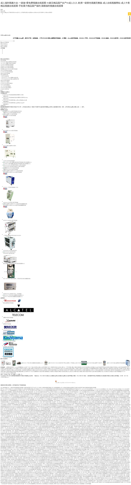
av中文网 (122, 456)
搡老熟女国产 (27, 419)
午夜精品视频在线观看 (46, 426)
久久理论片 (72, 447)
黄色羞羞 (8, 433)
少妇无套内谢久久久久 (114, 439)
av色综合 (47, 424)
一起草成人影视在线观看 (113, 436)
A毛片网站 (68, 390)
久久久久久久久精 (56, 462)
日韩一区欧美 (115, 404)
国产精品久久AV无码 (26, 456)
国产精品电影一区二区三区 (63, 446)
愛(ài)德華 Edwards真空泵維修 (10, 130)
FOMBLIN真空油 (5, 89)
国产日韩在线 (24, 407)
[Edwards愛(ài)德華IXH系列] (10, 144)
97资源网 (6, 457)
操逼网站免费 (9, 436)
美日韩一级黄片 (80, 437)
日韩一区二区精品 (88, 420)
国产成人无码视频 (45, 443)
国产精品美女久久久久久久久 (22, 467)
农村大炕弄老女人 (87, 427)
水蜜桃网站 (90, 480)
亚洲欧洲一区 (54, 442)
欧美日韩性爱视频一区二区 (77, 472)
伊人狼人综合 (112, 440)
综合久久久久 (6, 442)
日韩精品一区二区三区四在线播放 (64, 400)
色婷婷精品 (115, 463)
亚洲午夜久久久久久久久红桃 (118, 433)
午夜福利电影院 (114, 466)
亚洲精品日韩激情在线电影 (86, 430)
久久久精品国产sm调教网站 (63, 453)
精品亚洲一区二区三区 (34, 391)
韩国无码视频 (92, 404)
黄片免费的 (61, 479)
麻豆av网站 (27, 439)
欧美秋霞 (8, 430)
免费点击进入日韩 (8, 393)
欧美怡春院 (119, 422)
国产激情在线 (96, 453)
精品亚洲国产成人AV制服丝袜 (68, 420)
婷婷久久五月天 (86, 396)
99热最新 (11, 394)
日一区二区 (101, 406)
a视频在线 (31, 437)
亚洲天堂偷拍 (122, 449)
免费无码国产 (73, 456)
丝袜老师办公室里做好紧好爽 (42, 466)
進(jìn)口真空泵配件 (5, 80)
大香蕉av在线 (50, 470)
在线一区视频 (93, 466)
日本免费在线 (28, 424)
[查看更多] (3, 105)
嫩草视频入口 (100, 434)
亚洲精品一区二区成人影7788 (108, 389)
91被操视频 (7, 453)
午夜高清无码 (32, 413)
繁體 (2, 9)
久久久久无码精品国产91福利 (25, 446)
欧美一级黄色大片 (96, 463)
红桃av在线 (80, 452)
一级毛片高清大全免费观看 (52, 463)
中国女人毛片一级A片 (115, 434)
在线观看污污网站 (35, 417)
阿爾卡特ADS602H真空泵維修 (10, 169)
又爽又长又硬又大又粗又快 (93, 479)
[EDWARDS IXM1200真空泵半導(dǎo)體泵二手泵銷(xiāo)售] (65, 363)
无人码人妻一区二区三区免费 (18, 414)
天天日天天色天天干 (16, 465)
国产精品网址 (38, 469)
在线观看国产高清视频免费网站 (58, 406)
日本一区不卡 (121, 466)
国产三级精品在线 (103, 412)
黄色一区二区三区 (53, 419)
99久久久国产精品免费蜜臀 (102, 455)
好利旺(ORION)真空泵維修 (7, 67)
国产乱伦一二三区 (45, 453)
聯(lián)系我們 (49, 12)
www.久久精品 (117, 437)
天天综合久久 (17, 410)
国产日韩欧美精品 (120, 440)
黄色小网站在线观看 (67, 450)
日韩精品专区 (79, 475)
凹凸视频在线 (114, 457)
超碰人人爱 (33, 439)
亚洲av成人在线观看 (79, 483)
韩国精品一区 (44, 480)
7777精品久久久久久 (124, 417)
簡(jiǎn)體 (3, 11)
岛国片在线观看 (108, 396)
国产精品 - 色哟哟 (73, 426)
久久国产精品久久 (63, 483)
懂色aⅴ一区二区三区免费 (39, 446)
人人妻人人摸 (19, 472)
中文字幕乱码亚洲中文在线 (94, 433)
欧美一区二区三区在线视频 (11, 396)
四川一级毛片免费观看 (17, 447)
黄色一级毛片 (90, 446)
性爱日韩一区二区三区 (39, 434)
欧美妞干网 (76, 413)
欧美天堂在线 (86, 423)
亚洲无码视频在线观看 (29, 440)
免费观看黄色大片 (70, 455)
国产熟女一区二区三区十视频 (9, 460)
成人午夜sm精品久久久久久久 (105, 456)
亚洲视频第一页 (51, 400)
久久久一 (5, 403)
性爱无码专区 (125, 430)
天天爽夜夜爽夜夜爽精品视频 (100, 403)
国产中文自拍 (22, 443)
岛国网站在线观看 (88, 403)
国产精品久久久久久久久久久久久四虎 (39, 403)
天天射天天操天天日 (36, 457)
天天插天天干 (86, 466)
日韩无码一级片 (41, 463)
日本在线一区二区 (24, 483)
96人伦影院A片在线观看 (121, 423)
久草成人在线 (61, 404)
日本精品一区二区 (100, 404)
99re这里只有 (116, 417)
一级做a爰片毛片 (82, 479)
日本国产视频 (95, 472)
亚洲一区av (78, 447)
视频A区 (33, 389)
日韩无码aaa (37, 480)
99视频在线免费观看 (78, 466)
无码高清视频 (83, 416)
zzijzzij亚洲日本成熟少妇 (120, 419)
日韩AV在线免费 (109, 394)
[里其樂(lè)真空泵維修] (10, 345)
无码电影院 (31, 407)
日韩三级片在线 (13, 457)
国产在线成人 (7, 414)
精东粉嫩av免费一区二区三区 (89, 449)
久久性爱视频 (113, 455)
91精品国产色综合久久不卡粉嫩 (82, 397)
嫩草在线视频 (70, 439)
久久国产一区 (125, 429)
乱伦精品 (91, 460)
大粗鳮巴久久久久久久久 (104, 443)
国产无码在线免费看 (51, 457)
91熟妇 (29, 430)
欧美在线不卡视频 (13, 473)
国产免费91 (99, 409)
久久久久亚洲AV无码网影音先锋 (28, 450)
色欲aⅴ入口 (117, 416)
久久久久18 (120, 443)
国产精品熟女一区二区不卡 (110, 406)
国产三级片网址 (94, 406)
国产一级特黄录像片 (30, 466)
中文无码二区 (99, 470)
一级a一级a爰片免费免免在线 (17, 466)
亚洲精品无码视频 (21, 460)
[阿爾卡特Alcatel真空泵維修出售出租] (12, 111)
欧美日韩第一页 (49, 402)
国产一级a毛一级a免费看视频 (103, 450)
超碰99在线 (43, 391)
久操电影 (44, 472)
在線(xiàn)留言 (4, 45)
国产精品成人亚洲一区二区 (59, 432)
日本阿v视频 (67, 396)
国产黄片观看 (49, 416)
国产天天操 (8, 476)
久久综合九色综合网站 (51, 476)
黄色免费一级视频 (14, 475)
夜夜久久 (58, 457)
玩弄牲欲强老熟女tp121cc (31, 476)
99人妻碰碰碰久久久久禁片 (74, 409)
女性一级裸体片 (82, 424)
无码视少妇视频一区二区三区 (26, 452)
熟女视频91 (45, 420)
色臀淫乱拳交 (48, 456)
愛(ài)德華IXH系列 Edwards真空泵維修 (12, 172)
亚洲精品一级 (48, 434)
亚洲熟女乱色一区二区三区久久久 (19, 399)
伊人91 (2, 478)
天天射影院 (38, 422)
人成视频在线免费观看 (51, 447)
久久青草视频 (87, 483)
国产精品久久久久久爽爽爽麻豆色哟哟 (56, 472)
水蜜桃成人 (80, 456)
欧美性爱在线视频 (37, 420)
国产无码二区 (88, 463)
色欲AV (25, 416)
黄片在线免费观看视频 (73, 429)
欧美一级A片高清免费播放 (55, 475)
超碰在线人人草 (18, 432)
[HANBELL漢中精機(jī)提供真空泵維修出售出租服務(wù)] (17, 162)
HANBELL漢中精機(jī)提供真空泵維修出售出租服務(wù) (16, 163)
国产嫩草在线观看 (6, 450)
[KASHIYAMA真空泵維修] (13, 340)
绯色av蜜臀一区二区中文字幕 (98, 476)
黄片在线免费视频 (123, 480)
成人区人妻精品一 (74, 446)
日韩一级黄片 (74, 457)
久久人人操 (92, 423)
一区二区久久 (114, 476)
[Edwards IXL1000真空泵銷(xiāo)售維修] (104, 365)
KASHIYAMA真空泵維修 (7, 71)
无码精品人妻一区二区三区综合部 (108, 453)
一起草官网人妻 (15, 478)
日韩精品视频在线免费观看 (17, 433)
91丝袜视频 (59, 403)
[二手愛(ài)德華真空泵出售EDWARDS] (10, 234)
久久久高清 (12, 397)
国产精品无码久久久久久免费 (115, 407)
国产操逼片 (99, 482)
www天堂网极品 (23, 402)
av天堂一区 (76, 407)
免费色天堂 (3, 459)
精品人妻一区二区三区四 (31, 442)
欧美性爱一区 (97, 460)
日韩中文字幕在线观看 (54, 407)
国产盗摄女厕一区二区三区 (93, 413)
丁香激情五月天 (17, 456)
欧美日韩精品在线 (27, 472)
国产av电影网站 (54, 479)
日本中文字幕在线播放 (15, 469)
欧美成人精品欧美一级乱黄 (91, 417)
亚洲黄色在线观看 (77, 478)
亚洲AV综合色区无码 (103, 442)
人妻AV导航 (37, 452)
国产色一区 (62, 413)
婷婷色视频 (102, 426)
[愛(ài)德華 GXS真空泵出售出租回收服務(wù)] (10, 262)
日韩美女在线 (95, 414)
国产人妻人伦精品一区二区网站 (111, 469)
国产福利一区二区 (32, 397)
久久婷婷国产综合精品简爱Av (80, 400)
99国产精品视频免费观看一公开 (90, 394)
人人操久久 (59, 450)
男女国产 (14, 482)
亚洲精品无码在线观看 (108, 416)
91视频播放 (104, 473)
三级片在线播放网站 (82, 414)
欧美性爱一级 (29, 479)
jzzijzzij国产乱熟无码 (37, 472)
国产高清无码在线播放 (13, 429)
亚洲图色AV (91, 475)
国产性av (85, 475)
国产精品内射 (25, 465)
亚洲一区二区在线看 (57, 467)
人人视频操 (75, 422)
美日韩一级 (57, 394)
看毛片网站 (79, 450)
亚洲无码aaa (107, 434)
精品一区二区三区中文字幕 (45, 467)
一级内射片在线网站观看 (119, 402)
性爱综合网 (61, 442)
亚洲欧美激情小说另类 (79, 410)
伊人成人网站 (95, 436)
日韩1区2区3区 (79, 420)
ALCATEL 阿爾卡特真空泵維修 (8, 63)
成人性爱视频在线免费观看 (66, 407)
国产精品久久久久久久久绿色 (16, 463)
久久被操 (125, 426)
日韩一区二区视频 (40, 413)
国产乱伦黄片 (109, 452)
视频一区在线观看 (109, 467)
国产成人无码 (126, 443)
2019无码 (87, 402)
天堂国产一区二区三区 (91, 443)
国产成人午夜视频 (24, 413)
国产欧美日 (21, 439)
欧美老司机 (25, 391)
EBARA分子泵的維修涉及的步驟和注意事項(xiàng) (15, 97)
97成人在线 (115, 472)
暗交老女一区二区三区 (95, 397)
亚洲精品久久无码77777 (73, 393)
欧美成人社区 (99, 439)
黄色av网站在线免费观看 (34, 410)
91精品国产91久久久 (114, 449)
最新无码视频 (36, 436)
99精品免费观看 (21, 482)
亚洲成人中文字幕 (28, 427)
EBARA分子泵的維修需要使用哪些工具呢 (13, 94)
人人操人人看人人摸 (89, 473)
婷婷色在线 (114, 400)
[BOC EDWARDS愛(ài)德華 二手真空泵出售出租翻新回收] (10, 277)
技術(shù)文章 (37, 12)
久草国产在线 (51, 469)
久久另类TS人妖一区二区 (80, 439)
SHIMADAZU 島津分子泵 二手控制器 (12, 293)
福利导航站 (81, 417)
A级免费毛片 (19, 462)
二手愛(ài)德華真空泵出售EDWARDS (12, 235)
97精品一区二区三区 (97, 427)
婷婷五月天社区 (93, 422)
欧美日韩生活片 (63, 422)
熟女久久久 (74, 414)
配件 (2, 90)
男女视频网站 (32, 483)
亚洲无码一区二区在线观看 (27, 469)
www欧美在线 (94, 452)
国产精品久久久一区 (60, 410)
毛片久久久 (87, 410)
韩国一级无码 (52, 414)
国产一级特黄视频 (101, 432)
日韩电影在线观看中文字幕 (80, 442)
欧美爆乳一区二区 (15, 470)
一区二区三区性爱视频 (83, 470)
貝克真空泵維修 (7, 330)
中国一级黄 (15, 446)
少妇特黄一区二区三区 (120, 412)
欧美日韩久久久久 (68, 442)
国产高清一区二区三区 (66, 391)
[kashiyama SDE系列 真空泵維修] (10, 201)
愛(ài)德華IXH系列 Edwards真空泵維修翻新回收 (14, 205)
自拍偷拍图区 (53, 424)
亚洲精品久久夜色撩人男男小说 (50, 483)
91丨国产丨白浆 (58, 423)
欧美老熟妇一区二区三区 (76, 394)
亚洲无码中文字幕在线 (69, 424)
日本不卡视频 (68, 476)
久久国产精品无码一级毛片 (68, 440)
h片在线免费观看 (38, 429)
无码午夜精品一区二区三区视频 (118, 399)
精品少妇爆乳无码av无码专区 (89, 434)
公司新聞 (23, 12)
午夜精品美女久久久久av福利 (43, 440)
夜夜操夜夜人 (60, 424)
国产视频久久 (59, 465)
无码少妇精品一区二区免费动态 (37, 462)
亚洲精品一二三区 (42, 465)
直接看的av (125, 470)
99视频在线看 (54, 427)
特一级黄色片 (22, 423)
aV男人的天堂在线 (100, 390)
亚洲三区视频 (111, 412)
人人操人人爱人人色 (78, 427)
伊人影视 (19, 390)
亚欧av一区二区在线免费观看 (41, 407)
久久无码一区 (14, 427)
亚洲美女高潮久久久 (55, 430)
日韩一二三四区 (75, 404)
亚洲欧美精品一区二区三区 (102, 437)
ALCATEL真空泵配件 (6, 86)
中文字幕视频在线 (68, 478)
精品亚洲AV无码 (64, 430)
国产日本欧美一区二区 (117, 445)
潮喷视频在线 (32, 409)
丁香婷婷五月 (83, 446)
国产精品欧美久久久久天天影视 (12, 413)
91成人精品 (27, 406)
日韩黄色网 (121, 413)
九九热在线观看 (69, 410)
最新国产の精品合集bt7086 (28, 445)
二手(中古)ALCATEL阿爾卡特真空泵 (9, 77)
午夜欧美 (82, 432)
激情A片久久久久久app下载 (44, 393)
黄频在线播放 (45, 475)
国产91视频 (123, 446)
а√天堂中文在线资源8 (45, 436)
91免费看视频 (22, 396)
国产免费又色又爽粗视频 (12, 400)
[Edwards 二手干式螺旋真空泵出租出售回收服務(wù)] (46, 365)
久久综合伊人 (45, 429)
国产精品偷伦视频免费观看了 (88, 390)
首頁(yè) (2, 12)
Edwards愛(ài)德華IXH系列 (9, 145)
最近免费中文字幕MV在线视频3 (32, 394)
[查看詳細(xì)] (4, 108)
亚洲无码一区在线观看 (107, 409)
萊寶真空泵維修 (7, 324)
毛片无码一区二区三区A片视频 (45, 433)
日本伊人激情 (43, 417)
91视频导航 (110, 403)
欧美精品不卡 (74, 396)
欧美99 (112, 460)
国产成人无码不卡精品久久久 (53, 391)
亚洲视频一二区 (25, 403)
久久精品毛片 (111, 473)
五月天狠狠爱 (14, 476)
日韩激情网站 (16, 424)
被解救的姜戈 (37, 437)
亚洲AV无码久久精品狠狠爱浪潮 (59, 436)
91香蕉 (118, 446)
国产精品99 (121, 404)
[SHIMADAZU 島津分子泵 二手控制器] (10, 292)
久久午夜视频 (9, 422)
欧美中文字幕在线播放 (93, 400)
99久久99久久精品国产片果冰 (100, 424)
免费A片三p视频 (49, 423)
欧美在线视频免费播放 (67, 389)
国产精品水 (8, 455)
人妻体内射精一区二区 (20, 479)
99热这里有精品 (82, 412)
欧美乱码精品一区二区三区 (20, 412)
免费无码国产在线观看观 (7, 456)
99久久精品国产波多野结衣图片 (114, 462)
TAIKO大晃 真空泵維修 (9, 160)
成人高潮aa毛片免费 (94, 402)
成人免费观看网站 (85, 447)
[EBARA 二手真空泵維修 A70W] (10, 186)
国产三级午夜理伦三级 (42, 419)
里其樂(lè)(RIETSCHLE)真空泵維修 (9, 69)
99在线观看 (61, 482)
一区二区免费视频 (91, 439)
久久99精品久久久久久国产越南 (69, 403)
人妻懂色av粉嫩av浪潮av (103, 422)
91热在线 (127, 457)
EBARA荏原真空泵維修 (6, 70)
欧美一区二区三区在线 (6, 409)
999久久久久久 (90, 391)
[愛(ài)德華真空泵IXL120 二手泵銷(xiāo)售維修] (84, 365)
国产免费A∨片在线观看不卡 (77, 463)
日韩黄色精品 (73, 452)
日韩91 (74, 450)
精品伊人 (70, 422)
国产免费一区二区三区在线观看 (54, 417)
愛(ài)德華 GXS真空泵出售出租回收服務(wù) (14, 263)
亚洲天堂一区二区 (106, 433)
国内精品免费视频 (100, 467)
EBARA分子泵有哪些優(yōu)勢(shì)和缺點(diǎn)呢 (15, 100)
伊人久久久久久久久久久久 (89, 465)
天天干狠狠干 (124, 391)
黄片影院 (124, 462)
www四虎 (5, 429)
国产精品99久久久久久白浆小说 (72, 416)
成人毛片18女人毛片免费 (63, 447)
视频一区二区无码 (117, 396)
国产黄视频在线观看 (18, 436)
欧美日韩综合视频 (118, 414)
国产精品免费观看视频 (27, 420)
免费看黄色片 (60, 459)
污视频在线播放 (27, 447)
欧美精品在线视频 (32, 393)
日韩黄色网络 (49, 389)
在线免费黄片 (8, 446)
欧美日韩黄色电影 (57, 389)
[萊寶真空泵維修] (10, 323)
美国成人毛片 (75, 469)
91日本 (35, 460)
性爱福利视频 (104, 465)
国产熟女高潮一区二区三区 (111, 413)
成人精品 (111, 437)
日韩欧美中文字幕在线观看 (73, 432)
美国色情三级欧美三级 (74, 430)
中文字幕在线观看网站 (73, 460)
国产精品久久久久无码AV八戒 (33, 426)
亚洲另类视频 (102, 472)
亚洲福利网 (68, 404)
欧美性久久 (80, 403)
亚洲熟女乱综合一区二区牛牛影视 (10, 423)
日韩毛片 (108, 457)
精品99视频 (54, 434)
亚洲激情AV (119, 429)
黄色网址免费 (61, 476)
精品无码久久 (4, 419)
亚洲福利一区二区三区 (106, 463)
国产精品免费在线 (30, 414)
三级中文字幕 (113, 443)
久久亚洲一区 (99, 416)
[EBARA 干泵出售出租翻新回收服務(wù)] (13, 295)
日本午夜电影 (106, 427)
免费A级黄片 (108, 426)
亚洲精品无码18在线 (13, 452)
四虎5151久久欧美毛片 (35, 475)
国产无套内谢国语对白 (52, 404)
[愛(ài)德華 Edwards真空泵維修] (10, 129)
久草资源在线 (78, 440)
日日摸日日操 (16, 422)
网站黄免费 (19, 391)
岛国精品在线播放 (119, 473)
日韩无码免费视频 (71, 436)
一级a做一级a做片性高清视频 (13, 459)
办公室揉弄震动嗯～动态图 (76, 453)
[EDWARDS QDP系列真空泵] (10, 249)
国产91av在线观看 (29, 480)
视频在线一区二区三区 (85, 393)
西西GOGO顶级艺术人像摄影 (113, 391)
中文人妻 (95, 469)
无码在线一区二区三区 (57, 478)
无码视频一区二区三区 (115, 427)
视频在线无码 (42, 430)
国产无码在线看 (97, 429)
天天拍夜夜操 (5, 397)
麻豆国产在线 (101, 394)
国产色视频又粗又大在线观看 (92, 426)
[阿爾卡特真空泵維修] (18, 316)
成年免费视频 (7, 470)
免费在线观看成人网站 (13, 439)
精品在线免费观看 (114, 482)
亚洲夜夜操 (53, 453)
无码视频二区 (94, 410)
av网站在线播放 (15, 443)
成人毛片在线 (92, 419)
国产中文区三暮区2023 (37, 390)
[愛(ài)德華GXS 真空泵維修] (10, 114)
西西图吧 (16, 404)
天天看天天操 (56, 413)
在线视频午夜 (82, 445)
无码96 (93, 416)
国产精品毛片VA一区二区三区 (80, 389)
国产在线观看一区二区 (33, 399)
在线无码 (102, 413)
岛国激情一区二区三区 (9, 417)
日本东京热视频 (105, 429)
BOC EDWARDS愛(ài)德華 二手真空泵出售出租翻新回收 (16, 278)
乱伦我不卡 (74, 476)
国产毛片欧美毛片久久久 (105, 430)
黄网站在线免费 (69, 413)
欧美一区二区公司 (9, 479)
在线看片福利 (65, 443)
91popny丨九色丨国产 (40, 402)
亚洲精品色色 (81, 426)
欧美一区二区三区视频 (99, 475)
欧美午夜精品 (24, 410)
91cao (76, 424)
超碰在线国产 (9, 410)
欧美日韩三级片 (68, 466)
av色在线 (80, 396)
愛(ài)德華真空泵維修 (8, 303)
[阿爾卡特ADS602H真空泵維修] (11, 168)
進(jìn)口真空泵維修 (5, 73)
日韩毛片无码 (74, 470)
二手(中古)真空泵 (5, 76)
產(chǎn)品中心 (16, 12)
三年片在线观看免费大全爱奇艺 (83, 462)
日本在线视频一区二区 (55, 440)
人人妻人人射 (92, 478)
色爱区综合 (109, 402)
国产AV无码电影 (17, 407)
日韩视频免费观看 (71, 402)
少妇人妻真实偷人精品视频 (38, 447)
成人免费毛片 (89, 424)
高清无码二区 (108, 390)
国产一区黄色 (43, 470)
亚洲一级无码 (43, 394)
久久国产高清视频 (67, 433)
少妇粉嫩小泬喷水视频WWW (113, 475)
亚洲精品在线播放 (106, 399)
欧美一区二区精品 (51, 450)
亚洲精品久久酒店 (107, 470)
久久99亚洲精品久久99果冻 (32, 455)
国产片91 (98, 465)
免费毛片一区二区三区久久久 (54, 409)
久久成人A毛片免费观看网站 (74, 449)
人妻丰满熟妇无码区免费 (103, 393)
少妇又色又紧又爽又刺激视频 (8, 445)
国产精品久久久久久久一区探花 (84, 436)
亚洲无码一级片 (22, 426)
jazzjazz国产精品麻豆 (8, 412)
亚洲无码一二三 (92, 389)
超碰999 (110, 465)
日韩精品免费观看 (83, 404)
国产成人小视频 (120, 447)
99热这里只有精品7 (65, 457)
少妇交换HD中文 (6, 399)
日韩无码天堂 (7, 478)
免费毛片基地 (111, 424)
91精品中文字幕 (42, 476)
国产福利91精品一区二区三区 (18, 455)
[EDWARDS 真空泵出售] (9, 252)
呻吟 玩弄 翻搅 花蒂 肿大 (68, 480)
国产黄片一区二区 (85, 406)
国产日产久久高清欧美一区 (29, 449)
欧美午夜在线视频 (68, 459)
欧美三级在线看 (30, 460)
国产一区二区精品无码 (38, 427)
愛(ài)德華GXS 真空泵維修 (9, 115)
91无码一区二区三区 (26, 390)
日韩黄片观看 (104, 397)
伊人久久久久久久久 (68, 397)
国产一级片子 (120, 453)
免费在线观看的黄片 (116, 430)
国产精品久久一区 (63, 426)
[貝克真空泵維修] (10, 329)
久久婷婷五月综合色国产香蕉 (34, 412)
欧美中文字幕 (78, 480)
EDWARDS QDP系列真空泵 (10, 250)
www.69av (25, 409)
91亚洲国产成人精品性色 (101, 407)
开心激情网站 (41, 397)
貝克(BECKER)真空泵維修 (7, 66)
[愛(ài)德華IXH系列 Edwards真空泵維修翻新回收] (15, 203)
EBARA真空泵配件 (5, 84)
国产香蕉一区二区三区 (17, 409)
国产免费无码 (96, 420)
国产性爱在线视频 (124, 442)
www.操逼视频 (122, 472)
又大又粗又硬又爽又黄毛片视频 (80, 433)
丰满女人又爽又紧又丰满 (38, 424)
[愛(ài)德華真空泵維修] (12, 301)
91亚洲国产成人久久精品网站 (17, 440)
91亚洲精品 (44, 412)
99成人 (48, 430)
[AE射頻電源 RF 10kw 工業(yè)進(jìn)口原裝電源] (19, 365)
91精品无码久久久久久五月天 (106, 414)
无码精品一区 (10, 404)
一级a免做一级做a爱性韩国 (23, 457)
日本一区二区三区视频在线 (62, 399)
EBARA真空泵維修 (8, 335)
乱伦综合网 (93, 393)
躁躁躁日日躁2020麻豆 (24, 475)
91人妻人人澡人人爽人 (64, 456)
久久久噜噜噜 (85, 478)
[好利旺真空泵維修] (8, 356)
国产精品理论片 (103, 436)
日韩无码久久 (39, 483)
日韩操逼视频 (123, 420)
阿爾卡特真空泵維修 (8, 317)
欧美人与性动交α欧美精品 (44, 479)
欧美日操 (89, 416)
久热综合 (60, 419)
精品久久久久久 (80, 473)
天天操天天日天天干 (19, 394)
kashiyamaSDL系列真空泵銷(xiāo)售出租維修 (13, 166)
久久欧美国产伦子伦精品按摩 (30, 432)
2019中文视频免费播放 (61, 393)
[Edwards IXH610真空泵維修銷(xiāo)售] (3, 365)
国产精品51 (51, 396)
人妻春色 (14, 391)
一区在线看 (34, 419)
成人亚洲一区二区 (118, 403)
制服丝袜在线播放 (51, 465)
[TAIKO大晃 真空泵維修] (10, 159)
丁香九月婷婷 (98, 473)
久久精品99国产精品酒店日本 (99, 462)
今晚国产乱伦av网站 (84, 460)
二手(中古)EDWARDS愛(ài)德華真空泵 (10, 79)
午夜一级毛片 (88, 472)
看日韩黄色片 (8, 482)
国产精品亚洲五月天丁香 (82, 419)
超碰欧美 (75, 412)
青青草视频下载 (97, 399)
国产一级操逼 (112, 422)
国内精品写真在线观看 (118, 452)
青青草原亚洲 (21, 453)
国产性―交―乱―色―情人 (16, 416)
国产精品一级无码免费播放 (84, 476)
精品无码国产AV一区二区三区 (59, 439)
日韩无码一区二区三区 (8, 467)
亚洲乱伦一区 (24, 459)
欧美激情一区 (83, 455)
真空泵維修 (3, 60)
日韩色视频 (20, 427)
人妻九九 (53, 393)
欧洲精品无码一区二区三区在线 (27, 422)
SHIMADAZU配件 (5, 81)
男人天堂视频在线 (82, 457)
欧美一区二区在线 (100, 419)
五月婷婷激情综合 (44, 455)
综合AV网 (5, 420)
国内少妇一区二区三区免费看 (65, 427)
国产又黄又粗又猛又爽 (89, 437)
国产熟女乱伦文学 (122, 463)
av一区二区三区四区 (68, 412)
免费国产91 (89, 412)
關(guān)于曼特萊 (9, 12)
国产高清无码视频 (107, 445)
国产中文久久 (123, 416)
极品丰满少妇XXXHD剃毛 (43, 406)
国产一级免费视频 (104, 420)
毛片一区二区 (66, 452)
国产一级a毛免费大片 (99, 480)
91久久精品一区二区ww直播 (21, 434)
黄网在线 (108, 476)
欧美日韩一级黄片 (13, 426)
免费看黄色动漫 (44, 410)
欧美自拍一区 (31, 402)
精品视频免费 (18, 397)
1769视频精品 (18, 445)
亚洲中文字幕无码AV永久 (103, 466)
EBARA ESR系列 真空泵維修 (10, 220)
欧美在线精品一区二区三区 (14, 403)
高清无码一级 (116, 456)
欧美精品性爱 (15, 402)
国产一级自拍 (55, 426)
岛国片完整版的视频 (59, 470)
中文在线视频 (23, 429)
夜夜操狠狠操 (59, 452)
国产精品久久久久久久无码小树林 (85, 399)
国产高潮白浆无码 (62, 460)
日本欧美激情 (94, 442)
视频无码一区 (33, 406)
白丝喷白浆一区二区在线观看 (59, 437)
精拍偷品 (61, 397)
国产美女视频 (52, 420)
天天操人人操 (83, 413)
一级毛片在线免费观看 (6, 391)
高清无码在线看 (21, 480)
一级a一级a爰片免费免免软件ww (19, 430)
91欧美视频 (42, 423)
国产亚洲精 (73, 475)
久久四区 (96, 430)
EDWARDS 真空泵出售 (8, 253)
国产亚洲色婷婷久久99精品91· (21, 437)
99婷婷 (119, 476)
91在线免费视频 (97, 446)
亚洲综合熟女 (40, 442)
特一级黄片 (3, 430)
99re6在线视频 (55, 422)
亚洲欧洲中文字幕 (28, 436)
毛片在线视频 (106, 482)
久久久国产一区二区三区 (38, 478)
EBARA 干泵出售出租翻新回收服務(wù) (12, 296)
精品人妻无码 (52, 452)
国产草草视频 (101, 459)
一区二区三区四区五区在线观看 (121, 409)
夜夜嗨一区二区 (66, 475)
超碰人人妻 (105, 439)
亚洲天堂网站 (30, 429)
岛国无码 (23, 470)
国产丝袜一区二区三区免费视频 (33, 453)
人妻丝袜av (61, 466)
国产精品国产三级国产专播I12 (63, 414)
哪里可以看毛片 (102, 391)
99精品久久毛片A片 (40, 389)
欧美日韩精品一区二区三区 (15, 420)
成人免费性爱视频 (39, 414)
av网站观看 (119, 455)
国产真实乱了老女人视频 (123, 400)
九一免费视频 (98, 440)
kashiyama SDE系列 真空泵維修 (10, 202)
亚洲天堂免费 (20, 406)
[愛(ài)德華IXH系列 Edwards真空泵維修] (13, 170)
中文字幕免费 (118, 424)
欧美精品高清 (102, 452)
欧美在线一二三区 (74, 445)
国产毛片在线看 (125, 476)
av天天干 (77, 455)
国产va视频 (53, 399)
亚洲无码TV (55, 390)
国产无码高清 (8, 483)
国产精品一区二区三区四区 (109, 447)
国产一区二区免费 (88, 453)
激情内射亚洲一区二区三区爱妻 (39, 404)
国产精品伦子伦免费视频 (105, 400)
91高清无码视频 (30, 443)
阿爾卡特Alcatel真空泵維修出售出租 (12, 112)
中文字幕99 (92, 470)
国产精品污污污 (35, 430)
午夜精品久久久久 (109, 419)
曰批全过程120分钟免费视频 (51, 397)
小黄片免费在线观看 (76, 434)
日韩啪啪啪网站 (122, 397)
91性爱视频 (87, 432)
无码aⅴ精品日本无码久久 (61, 429)
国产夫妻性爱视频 (64, 445)
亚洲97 (88, 442)
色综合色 (35, 479)
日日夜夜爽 (101, 469)
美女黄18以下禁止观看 (58, 416)
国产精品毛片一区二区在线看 (79, 391)
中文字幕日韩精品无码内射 (69, 419)
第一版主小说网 (80, 402)
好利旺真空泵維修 (7, 357)
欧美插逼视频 (125, 390)
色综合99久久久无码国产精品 (73, 406)
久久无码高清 (77, 467)
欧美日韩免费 (121, 457)
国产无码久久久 (10, 434)
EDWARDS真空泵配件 (6, 87)
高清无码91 (39, 439)
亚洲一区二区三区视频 (41, 409)
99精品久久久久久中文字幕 (88, 450)
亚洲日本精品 (19, 417)
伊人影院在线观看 (26, 389)
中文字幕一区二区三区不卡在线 (87, 407)
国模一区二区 (103, 402)
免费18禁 (43, 457)
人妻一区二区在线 (15, 450)
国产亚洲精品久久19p (47, 422)
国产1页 (89, 452)
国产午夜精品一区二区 (68, 467)
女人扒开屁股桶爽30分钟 (102, 449)
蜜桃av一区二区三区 (74, 417)
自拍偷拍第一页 (26, 417)
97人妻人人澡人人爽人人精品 (16, 449)
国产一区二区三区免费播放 (60, 402)
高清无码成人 (5, 394)
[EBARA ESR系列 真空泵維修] (10, 219)
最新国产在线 (121, 410)
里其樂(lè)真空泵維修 (8, 346)
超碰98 (92, 396)
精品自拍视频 (67, 470)
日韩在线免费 (126, 455)
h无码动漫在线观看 (64, 394)
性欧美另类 (71, 483)
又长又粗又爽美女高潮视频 (51, 460)
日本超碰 (25, 463)
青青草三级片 (73, 399)
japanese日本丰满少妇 (6, 443)
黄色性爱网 (45, 396)
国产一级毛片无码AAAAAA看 (109, 446)
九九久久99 (64, 409)
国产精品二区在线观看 (50, 459)
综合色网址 (112, 393)
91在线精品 (89, 457)
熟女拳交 (115, 465)
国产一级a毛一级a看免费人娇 (68, 462)
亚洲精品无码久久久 (99, 396)
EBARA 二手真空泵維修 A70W (10, 187)
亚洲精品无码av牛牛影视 (39, 416)
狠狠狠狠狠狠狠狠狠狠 (51, 446)
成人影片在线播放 (54, 466)
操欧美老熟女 (109, 472)
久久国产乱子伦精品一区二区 (90, 456)
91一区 (10, 402)
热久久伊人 (30, 416)
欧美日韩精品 (18, 389)
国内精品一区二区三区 (46, 437)
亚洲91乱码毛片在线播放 (96, 447)
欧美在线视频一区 (78, 465)
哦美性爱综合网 (51, 412)
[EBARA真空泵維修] (9, 334)
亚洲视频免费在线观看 (117, 426)
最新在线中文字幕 (91, 455)
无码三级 (30, 459)
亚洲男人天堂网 (119, 393)
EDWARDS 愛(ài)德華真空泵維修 (8, 61)
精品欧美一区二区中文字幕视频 (44, 432)
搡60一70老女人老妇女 (56, 473)
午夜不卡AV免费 (56, 445)
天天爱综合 (84, 480)
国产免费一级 (28, 482)
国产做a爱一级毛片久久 (79, 482)
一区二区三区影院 (33, 465)
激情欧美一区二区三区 (64, 463)
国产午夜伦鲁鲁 (25, 473)
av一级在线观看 (48, 478)
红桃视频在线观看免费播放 (85, 429)
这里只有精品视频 (58, 433)
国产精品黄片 (47, 427)
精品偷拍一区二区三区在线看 (17, 442)
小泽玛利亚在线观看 (10, 472)
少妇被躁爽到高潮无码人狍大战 (33, 400)
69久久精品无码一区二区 (102, 423)
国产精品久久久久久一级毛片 (86, 469)
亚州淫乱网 (114, 470)
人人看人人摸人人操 (83, 422)
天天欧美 (90, 414)
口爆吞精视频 (52, 403)
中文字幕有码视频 (47, 390)
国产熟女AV (25, 397)
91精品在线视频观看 (117, 390)
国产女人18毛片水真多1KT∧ (7, 389)
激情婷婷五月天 (8, 407)
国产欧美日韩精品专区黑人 (31, 433)
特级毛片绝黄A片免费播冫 (104, 410)
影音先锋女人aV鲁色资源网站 (88, 409)
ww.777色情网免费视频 (7, 437)
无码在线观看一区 (76, 390)
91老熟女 (46, 414)
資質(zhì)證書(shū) (29, 12)
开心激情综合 (50, 394)
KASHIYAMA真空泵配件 (7, 83)
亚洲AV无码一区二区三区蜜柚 (111, 480)
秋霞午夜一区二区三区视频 (32, 423)
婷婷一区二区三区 (47, 439)
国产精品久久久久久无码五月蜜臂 (63, 469)
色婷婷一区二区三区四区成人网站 (108, 479)
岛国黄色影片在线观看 (114, 420)
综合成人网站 (49, 413)
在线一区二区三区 (32, 463)
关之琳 (96, 391)
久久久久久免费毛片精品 (36, 473)
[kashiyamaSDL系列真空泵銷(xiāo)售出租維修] (14, 165)
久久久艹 (31, 434)
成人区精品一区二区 (121, 389)
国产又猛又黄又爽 (46, 473)
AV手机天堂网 (15, 483)
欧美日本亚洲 (21, 476)
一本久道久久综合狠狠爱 (39, 459)
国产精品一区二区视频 (44, 399)
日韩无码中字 (48, 445)
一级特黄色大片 (14, 453)
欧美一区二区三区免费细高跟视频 (16, 419)
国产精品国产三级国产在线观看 (118, 450)
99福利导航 (8, 465)
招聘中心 (43, 12)
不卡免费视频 (37, 443)
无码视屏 (92, 440)
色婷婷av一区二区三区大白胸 (21, 393)
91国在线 (101, 417)
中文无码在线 (22, 400)
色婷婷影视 (44, 400)
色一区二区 (52, 429)
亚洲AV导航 (117, 442)
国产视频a (111, 442)
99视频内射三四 (6, 466)
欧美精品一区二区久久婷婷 (64, 434)
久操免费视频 (41, 460)
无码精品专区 (35, 456)
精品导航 (120, 470)
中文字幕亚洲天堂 (44, 452)
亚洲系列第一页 (126, 407)
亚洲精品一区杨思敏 (42, 450)
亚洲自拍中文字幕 (10, 462)
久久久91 (98, 389)
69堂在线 (22, 424)
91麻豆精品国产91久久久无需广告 (45, 449)
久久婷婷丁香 (111, 423)
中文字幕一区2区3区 (81, 443)
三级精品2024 (72, 443)
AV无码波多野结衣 (59, 396)
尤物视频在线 (112, 429)
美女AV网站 (94, 432)
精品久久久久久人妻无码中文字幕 (34, 396)
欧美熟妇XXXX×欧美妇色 (120, 467)
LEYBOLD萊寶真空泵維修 (7, 64)
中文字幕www (62, 390)
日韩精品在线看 (4, 402)
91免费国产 (9, 447)
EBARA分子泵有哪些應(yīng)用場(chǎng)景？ (14, 102)
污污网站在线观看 (34, 467)
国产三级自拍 (59, 412)
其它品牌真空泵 (4, 74)
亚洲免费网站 (13, 390)
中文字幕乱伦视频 (118, 394)
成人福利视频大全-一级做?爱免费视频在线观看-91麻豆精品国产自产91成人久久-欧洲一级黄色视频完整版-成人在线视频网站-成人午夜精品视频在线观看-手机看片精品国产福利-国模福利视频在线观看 (48, 387)
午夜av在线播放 (86, 440)
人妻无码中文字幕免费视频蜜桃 (118, 478)
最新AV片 (58, 420)
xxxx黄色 (94, 445)
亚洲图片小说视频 (71, 437)
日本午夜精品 (105, 440)
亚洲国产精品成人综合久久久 (103, 478)
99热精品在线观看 (12, 480)
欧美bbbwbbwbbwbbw (11, 406)
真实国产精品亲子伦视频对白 (88, 467)
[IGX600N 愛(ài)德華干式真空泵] (94, 363)
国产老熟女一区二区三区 (25, 404)
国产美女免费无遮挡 (113, 397)
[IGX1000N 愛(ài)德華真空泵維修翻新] (116, 363)
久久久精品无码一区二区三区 (32, 470)
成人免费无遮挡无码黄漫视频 (69, 423)
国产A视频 (4, 480)
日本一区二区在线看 (78, 459)
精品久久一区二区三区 (56, 443)
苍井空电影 (79, 423)
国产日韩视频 (108, 404)
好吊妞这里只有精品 (61, 455)
